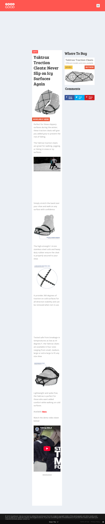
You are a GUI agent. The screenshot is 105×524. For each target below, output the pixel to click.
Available (41, 119)
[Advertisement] (55, 29)
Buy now (90, 67)
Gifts (35, 52)
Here (44, 411)
